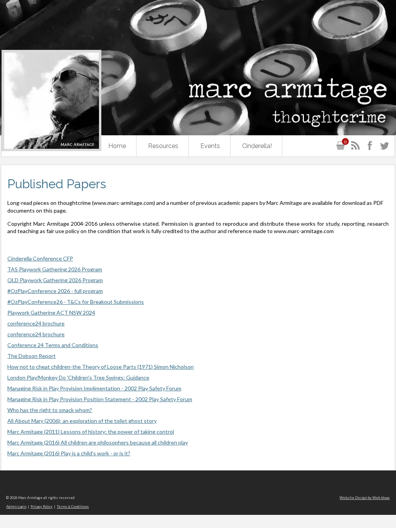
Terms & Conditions (73, 506)
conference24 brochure (36, 323)
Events (210, 146)
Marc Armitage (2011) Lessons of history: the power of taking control (90, 431)
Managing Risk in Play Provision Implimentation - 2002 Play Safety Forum (94, 388)
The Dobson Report (31, 356)
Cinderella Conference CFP (40, 258)
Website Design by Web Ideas (365, 498)
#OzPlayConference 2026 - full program (55, 291)
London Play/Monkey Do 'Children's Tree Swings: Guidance (78, 377)
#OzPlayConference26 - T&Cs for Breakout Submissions (75, 301)
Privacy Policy (42, 506)
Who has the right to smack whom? (49, 410)
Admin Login (16, 506)
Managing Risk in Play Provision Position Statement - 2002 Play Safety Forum (99, 399)
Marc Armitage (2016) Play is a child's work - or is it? (68, 453)
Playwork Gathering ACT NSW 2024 (51, 312)
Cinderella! (257, 146)
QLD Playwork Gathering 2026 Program (55, 280)
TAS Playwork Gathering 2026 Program (54, 269)
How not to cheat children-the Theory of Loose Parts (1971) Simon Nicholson (100, 366)
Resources (163, 146)
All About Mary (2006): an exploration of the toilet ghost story (82, 420)
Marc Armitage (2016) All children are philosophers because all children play (97, 442)
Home (117, 146)
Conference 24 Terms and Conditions (52, 345)
